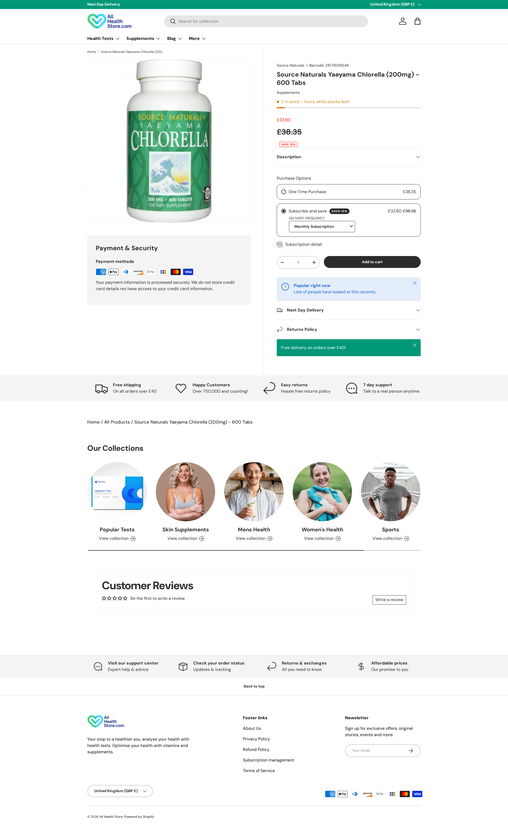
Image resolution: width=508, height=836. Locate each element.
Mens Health (254, 529)
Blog (171, 38)
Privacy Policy (256, 739)
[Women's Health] (322, 491)
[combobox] (266, 21)
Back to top (254, 686)
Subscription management (268, 760)
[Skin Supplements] (185, 491)
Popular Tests (117, 529)
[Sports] (390, 491)
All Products (117, 422)
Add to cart (372, 261)
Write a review (389, 599)
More (194, 38)
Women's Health (322, 529)
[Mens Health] (254, 491)
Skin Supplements (185, 529)
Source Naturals (290, 65)
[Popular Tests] (117, 491)
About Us (252, 728)
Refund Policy (256, 749)
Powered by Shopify (139, 817)
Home (91, 51)
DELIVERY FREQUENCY (307, 218)
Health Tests (100, 38)
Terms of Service (259, 770)
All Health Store (111, 817)
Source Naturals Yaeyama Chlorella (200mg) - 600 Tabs (133, 51)
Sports (390, 529)
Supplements (140, 38)
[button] (417, 21)
